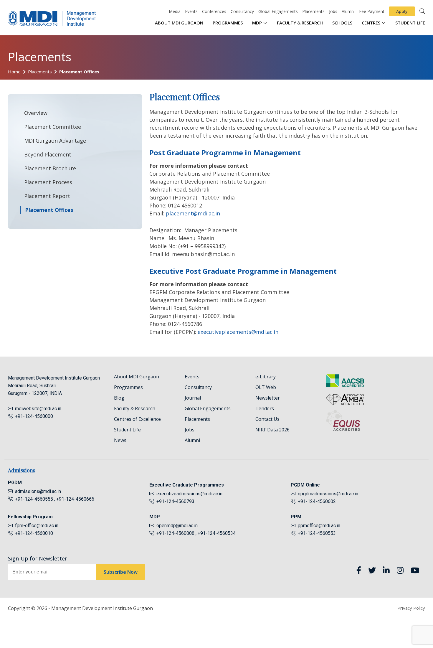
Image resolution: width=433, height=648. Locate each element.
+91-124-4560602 (315, 501)
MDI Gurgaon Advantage (55, 140)
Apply (402, 11)
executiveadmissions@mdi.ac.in (189, 494)
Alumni (348, 11)
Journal (193, 397)
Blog (119, 397)
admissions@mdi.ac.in (38, 491)
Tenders (264, 408)
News (120, 440)
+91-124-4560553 (315, 533)
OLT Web (265, 387)
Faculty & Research (300, 23)
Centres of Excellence (137, 419)
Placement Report (47, 195)
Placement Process (48, 182)
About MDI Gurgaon (179, 23)
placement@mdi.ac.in (193, 213)
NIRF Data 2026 (272, 429)
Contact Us (267, 419)
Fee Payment (371, 11)
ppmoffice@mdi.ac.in (319, 525)
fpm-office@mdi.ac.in (36, 525)
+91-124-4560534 (217, 533)
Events (191, 11)
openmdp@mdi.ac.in (177, 525)
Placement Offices (79, 72)
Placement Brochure (50, 168)
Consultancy (242, 11)
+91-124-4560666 (75, 499)
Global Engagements (278, 11)
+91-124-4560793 (174, 501)
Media (175, 11)
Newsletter (267, 397)
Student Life (410, 23)
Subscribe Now (121, 572)
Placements (313, 11)
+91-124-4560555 (33, 499)
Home (14, 72)
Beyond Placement (47, 154)
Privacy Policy (411, 608)
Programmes (228, 23)
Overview (35, 112)
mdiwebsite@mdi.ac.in (38, 408)
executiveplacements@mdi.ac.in (238, 331)
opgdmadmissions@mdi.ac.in (328, 494)
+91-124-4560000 (33, 416)
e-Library (265, 376)
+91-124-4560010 (33, 533)
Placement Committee (52, 126)
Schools (342, 23)
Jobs (333, 11)
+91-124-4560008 (175, 533)
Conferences (214, 11)
